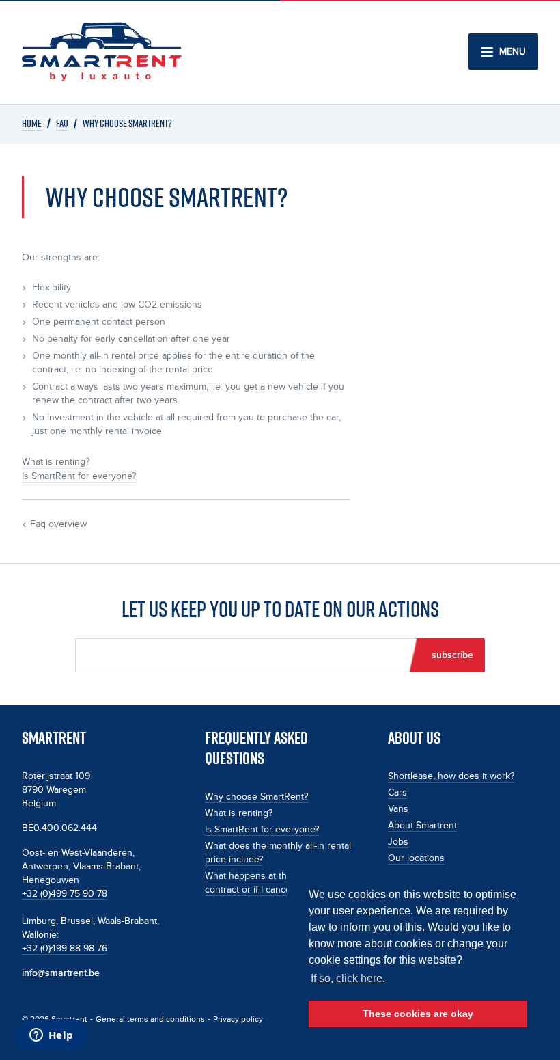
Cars (397, 792)
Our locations (416, 858)
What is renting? (238, 813)
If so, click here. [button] (348, 978)
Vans (398, 809)
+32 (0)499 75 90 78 (64, 893)
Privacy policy (238, 1019)
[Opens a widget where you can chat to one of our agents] (51, 1036)
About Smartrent (422, 825)
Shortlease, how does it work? (451, 776)
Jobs (398, 842)
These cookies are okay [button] (418, 1013)
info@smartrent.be (61, 973)
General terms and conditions (150, 1019)
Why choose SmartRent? (256, 796)
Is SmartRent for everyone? (262, 829)
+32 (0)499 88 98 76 (64, 948)
